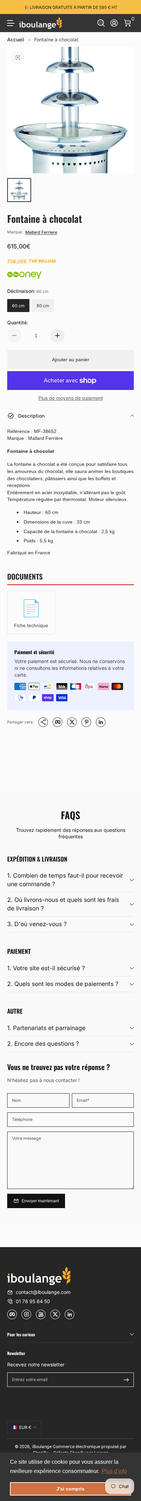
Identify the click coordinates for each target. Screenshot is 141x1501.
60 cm (18, 305)
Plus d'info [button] (114, 1471)
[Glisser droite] (129, 7)
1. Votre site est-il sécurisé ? (46, 968)
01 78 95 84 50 (33, 1301)
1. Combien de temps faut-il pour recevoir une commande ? (65, 880)
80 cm (43, 305)
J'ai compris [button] (70, 1488)
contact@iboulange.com (43, 1292)
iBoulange (42, 1446)
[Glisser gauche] (12, 7)
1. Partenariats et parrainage (46, 1027)
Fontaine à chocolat (56, 39)
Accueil (15, 39)
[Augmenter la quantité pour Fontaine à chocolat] (57, 335)
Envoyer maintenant (40, 1201)
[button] (101, 23)
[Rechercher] (101, 23)
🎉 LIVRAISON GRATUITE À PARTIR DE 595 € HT (70, 7)
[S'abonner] (126, 1379)
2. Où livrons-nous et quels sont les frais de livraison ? (63, 904)
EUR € (25, 1427)
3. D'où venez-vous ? (37, 924)
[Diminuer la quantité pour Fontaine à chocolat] (14, 335)
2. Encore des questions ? (43, 1043)
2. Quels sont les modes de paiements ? (62, 983)
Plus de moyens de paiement (70, 398)
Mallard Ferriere (41, 232)
